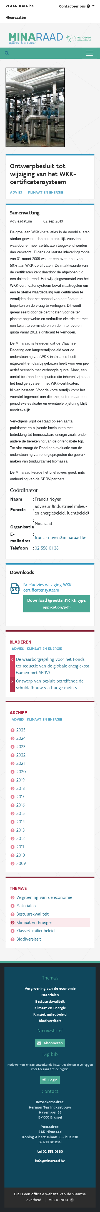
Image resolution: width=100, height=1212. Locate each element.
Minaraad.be (16, 17)
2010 (20, 855)
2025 (21, 730)
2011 (20, 846)
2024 (21, 738)
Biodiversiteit (28, 939)
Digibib (50, 1054)
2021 (20, 763)
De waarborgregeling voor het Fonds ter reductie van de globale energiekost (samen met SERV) (52, 666)
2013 (20, 830)
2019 (20, 780)
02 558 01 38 (47, 548)
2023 (21, 746)
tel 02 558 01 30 (50, 1151)
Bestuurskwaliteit (32, 914)
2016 (20, 805)
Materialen (26, 905)
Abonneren (52, 1043)
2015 (20, 813)
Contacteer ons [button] (73, 6)
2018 (20, 788)
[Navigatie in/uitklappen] (89, 53)
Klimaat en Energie (33, 922)
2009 (21, 863)
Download (56, 604)
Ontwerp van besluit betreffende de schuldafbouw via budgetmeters (49, 684)
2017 (20, 796)
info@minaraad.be (50, 1161)
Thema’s (50, 978)
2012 (20, 838)
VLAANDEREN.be (20, 6)
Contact (50, 1091)
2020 (21, 771)
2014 (20, 821)
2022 (21, 755)
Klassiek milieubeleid (35, 930)
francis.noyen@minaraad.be (60, 537)
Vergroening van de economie (44, 897)
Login (52, 1080)
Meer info (58, 1200)
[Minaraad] (50, 38)
